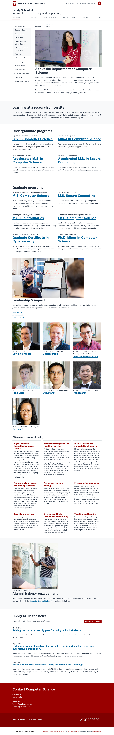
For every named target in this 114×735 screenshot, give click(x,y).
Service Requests (35, 720)
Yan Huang (79, 392)
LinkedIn (97, 719)
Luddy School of (37, 12)
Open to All (63, 731)
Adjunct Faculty (18, 315)
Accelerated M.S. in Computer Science (27, 160)
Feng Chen (18, 392)
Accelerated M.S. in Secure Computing (79, 160)
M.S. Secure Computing (76, 196)
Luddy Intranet (18, 720)
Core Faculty (17, 312)
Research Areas (18, 318)
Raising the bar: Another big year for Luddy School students (46, 630)
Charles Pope (50, 353)
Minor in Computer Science (79, 139)
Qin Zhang (49, 392)
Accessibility (46, 731)
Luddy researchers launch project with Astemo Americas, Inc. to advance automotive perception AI (53, 647)
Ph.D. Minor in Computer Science (77, 239)
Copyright (77, 731)
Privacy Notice (70, 731)
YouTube (93, 719)
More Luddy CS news (92, 621)
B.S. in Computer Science (32, 139)
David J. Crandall (22, 353)
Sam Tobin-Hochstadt (85, 356)
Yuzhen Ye (18, 429)
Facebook (85, 719)
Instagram (89, 719)
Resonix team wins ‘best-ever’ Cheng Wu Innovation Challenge (47, 664)
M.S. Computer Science (30, 196)
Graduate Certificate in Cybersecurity (30, 239)
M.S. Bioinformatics (28, 218)
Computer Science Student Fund (42, 601)
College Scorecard (55, 731)
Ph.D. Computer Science (77, 218)
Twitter (81, 719)
